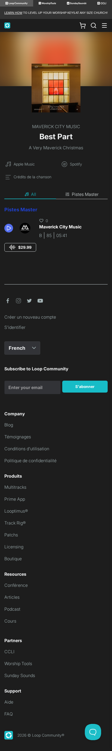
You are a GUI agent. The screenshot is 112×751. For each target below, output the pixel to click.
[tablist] (56, 194)
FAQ (8, 714)
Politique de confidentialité (30, 460)
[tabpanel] (56, 234)
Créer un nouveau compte (30, 317)
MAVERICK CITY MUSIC (56, 126)
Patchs (11, 535)
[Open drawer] (104, 25)
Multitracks (15, 487)
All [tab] (33, 194)
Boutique (13, 558)
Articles (12, 597)
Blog (8, 425)
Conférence (16, 585)
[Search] (93, 25)
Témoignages (17, 436)
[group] (20, 247)
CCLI (9, 651)
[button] (9, 228)
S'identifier (15, 327)
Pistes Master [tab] (85, 194)
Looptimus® (16, 511)
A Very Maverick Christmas (56, 147)
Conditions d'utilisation (26, 448)
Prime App (14, 499)
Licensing (13, 546)
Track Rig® (15, 523)
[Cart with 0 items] (82, 25)
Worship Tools (18, 663)
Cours (10, 621)
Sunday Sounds (19, 675)
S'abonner (85, 386)
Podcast (12, 609)
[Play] (8, 228)
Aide (8, 702)
